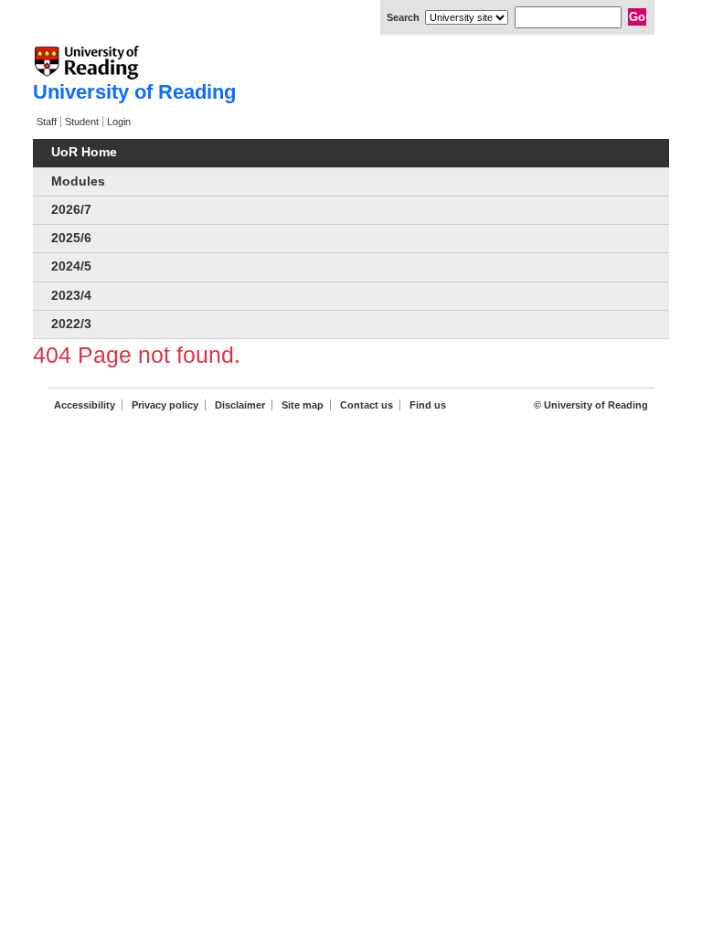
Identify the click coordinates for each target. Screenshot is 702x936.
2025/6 (71, 238)
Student (82, 121)
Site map (303, 404)
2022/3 (71, 324)
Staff (47, 121)
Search (403, 17)
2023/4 (71, 296)
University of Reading (134, 91)
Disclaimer (240, 404)
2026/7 (71, 210)
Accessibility (84, 404)
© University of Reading (591, 404)
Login (119, 121)
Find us (428, 404)
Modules (78, 181)
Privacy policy (165, 404)
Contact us (366, 404)
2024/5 (71, 266)
